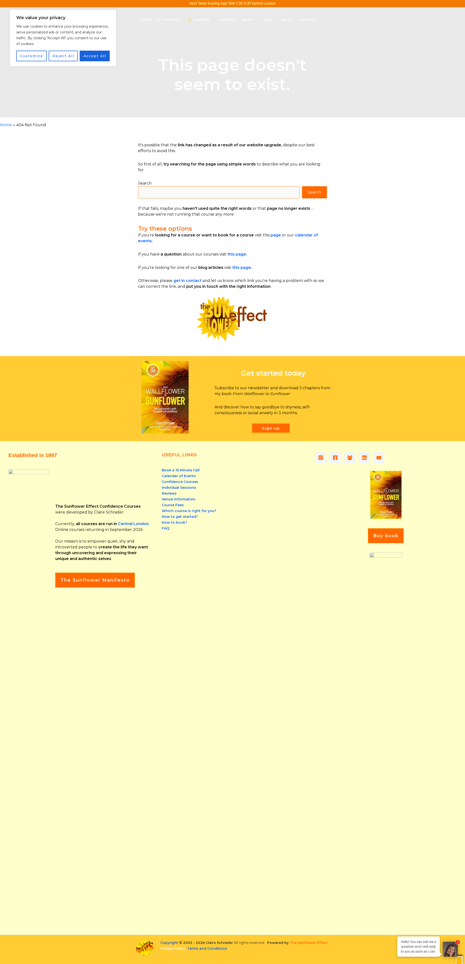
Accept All (95, 56)
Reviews (169, 493)
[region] (63, 38)
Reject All (63, 56)
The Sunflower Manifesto (95, 580)
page (276, 235)
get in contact (187, 280)
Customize (31, 56)
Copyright (169, 943)
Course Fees (173, 505)
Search (145, 183)
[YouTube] (378, 457)
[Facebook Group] (349, 457)
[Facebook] (335, 457)
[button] (211, 20)
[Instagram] (320, 457)
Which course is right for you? (189, 511)
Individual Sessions (179, 487)
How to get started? (180, 516)
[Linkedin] (364, 457)
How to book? (174, 522)
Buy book (385, 535)
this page (236, 254)
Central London (133, 523)
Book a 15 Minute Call (181, 470)
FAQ (165, 528)
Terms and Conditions (207, 948)
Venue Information (178, 499)
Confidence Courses (180, 482)
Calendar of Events (179, 476)
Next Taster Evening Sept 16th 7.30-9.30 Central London (232, 3)
